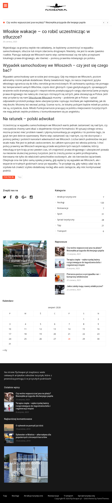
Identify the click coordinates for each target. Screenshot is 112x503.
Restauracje (62, 208)
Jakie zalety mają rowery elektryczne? (85, 286)
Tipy (19, 177)
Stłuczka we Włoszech (40, 97)
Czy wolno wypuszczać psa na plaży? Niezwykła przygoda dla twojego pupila (45, 22)
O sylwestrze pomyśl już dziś (29, 425)
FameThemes (103, 498)
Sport (59, 214)
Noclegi (60, 202)
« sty (5, 350)
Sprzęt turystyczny (65, 219)
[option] (57, 22)
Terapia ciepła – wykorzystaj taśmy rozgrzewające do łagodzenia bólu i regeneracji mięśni (84, 262)
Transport (61, 231)
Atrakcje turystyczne (66, 196)
